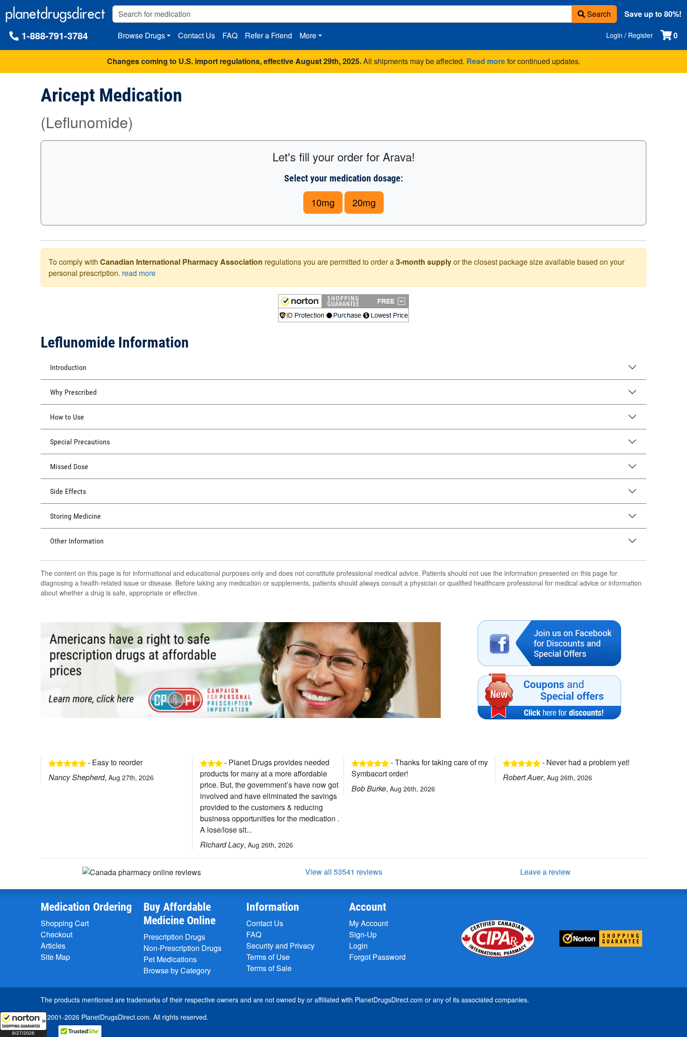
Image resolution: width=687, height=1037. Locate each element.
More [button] (308, 35)
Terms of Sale (269, 968)
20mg (364, 202)
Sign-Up (363, 934)
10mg (323, 202)
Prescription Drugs (174, 936)
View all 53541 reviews (343, 871)
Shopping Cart (65, 923)
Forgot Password (377, 956)
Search (598, 13)
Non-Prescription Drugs (182, 948)
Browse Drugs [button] (141, 35)
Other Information (77, 541)
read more (139, 273)
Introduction (68, 367)
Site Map (55, 956)
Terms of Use (268, 956)
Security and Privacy (280, 945)
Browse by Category (177, 970)
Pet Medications (170, 959)
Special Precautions (80, 441)
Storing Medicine (75, 516)
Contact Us (196, 35)
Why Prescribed (73, 392)
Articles (53, 945)
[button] (23, 1024)
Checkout (56, 934)
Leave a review (545, 871)
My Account (368, 923)
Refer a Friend (268, 35)
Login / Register (629, 35)
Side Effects (68, 491)
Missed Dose (69, 466)
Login (358, 945)
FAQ (229, 35)
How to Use (67, 417)
